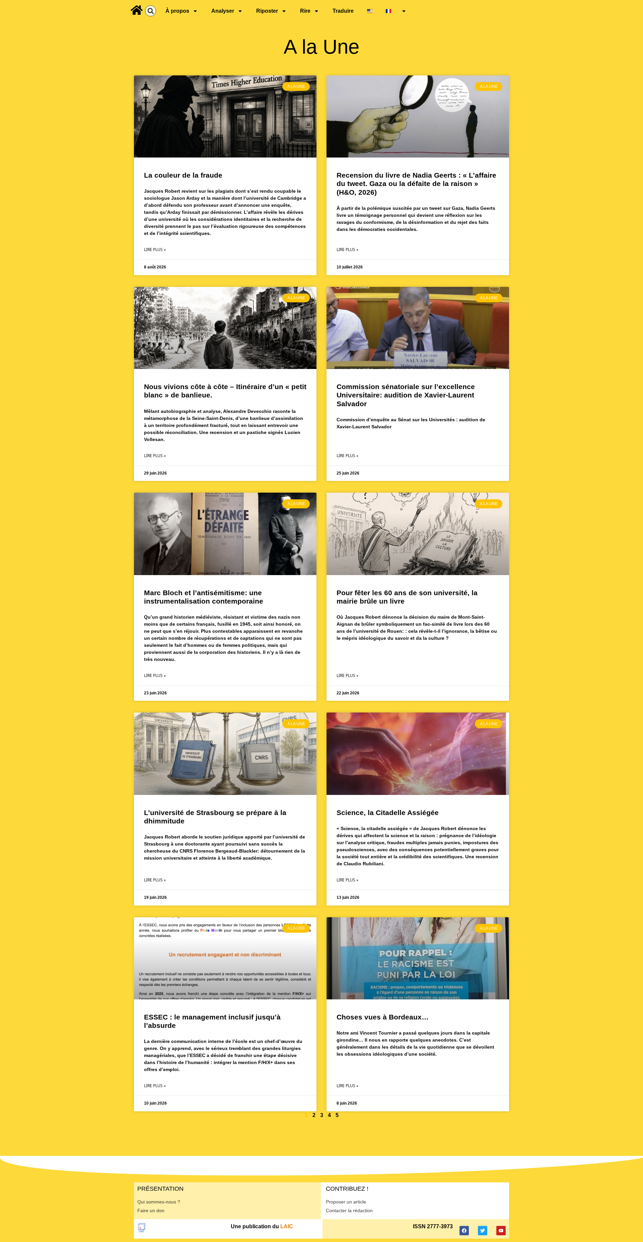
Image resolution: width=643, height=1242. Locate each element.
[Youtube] (501, 1230)
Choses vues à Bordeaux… (383, 1017)
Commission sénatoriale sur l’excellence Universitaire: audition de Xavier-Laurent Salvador (406, 395)
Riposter (267, 11)
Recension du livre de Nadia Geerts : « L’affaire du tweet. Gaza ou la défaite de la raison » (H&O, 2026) (416, 183)
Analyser (222, 11)
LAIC (286, 1226)
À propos (177, 11)
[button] (150, 10)
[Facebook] (464, 1230)
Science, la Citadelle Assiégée (388, 812)
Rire (305, 11)
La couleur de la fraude (183, 175)
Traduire (343, 11)
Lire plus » (155, 249)
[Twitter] (482, 1230)
